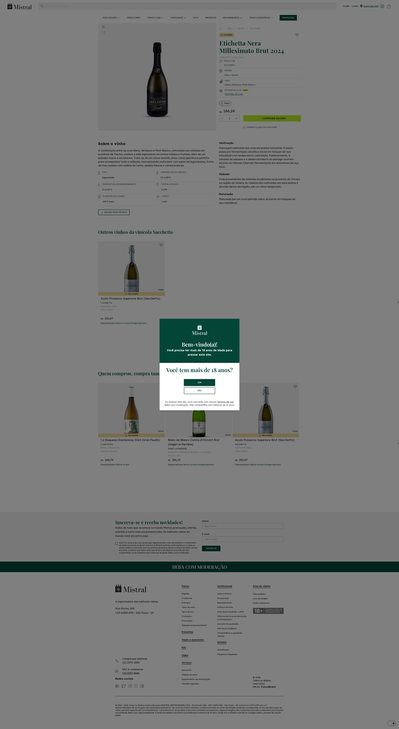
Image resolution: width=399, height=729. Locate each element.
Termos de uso (225, 401)
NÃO (199, 390)
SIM (199, 382)
